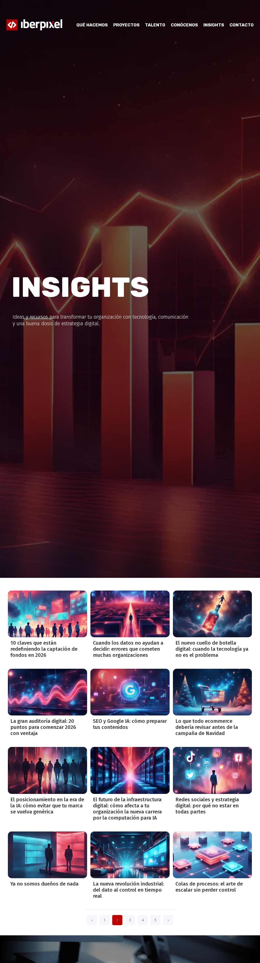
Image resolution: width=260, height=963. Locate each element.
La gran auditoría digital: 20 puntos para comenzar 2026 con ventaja (43, 727)
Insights (213, 24)
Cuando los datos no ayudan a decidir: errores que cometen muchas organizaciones (128, 649)
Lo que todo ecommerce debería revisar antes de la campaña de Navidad (206, 727)
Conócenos (184, 24)
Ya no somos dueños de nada (44, 884)
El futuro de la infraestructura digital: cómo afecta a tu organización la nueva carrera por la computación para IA (127, 808)
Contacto (242, 24)
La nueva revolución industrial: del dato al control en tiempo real (128, 890)
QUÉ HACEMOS (92, 24)
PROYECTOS (126, 24)
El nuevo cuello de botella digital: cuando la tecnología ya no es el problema (211, 649)
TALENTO (155, 24)
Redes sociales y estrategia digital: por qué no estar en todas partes (207, 805)
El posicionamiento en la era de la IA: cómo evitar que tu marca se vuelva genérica (47, 805)
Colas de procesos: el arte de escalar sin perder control (209, 887)
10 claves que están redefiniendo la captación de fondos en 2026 (43, 649)
